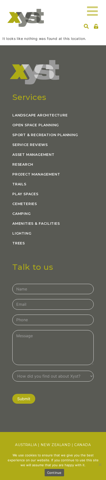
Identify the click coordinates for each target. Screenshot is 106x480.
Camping (21, 213)
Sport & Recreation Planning (45, 135)
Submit (23, 398)
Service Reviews (30, 145)
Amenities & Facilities (36, 223)
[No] (99, 464)
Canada (82, 445)
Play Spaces (25, 194)
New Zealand (56, 445)
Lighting (21, 233)
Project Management (36, 174)
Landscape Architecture (40, 115)
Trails (19, 184)
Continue (54, 473)
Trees (18, 243)
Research (22, 164)
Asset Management (33, 154)
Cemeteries (24, 204)
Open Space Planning (35, 125)
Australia (26, 445)
